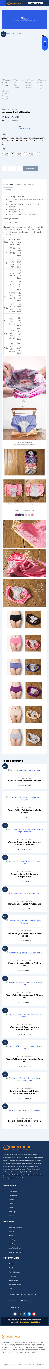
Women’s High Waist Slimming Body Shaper (24, 811)
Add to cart (30, 169)
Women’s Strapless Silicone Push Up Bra (24, 964)
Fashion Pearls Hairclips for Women (24, 1121)
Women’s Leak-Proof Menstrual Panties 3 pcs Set (24, 1028)
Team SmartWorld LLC (30, 1322)
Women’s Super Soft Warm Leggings (24, 780)
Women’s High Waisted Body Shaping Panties (24, 934)
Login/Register (35, 3)
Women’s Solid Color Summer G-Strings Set (24, 996)
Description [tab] (8, 184)
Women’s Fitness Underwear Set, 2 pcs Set (24, 1060)
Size (4, 149)
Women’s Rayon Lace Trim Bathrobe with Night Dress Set (24, 843)
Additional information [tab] (24, 184)
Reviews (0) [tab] (8, 189)
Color (5, 134)
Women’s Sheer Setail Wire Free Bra (24, 904)
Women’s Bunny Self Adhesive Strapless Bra (24, 875)
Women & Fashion (9, 109)
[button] (43, 36)
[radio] (4, 139)
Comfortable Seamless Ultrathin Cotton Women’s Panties (25, 1092)
